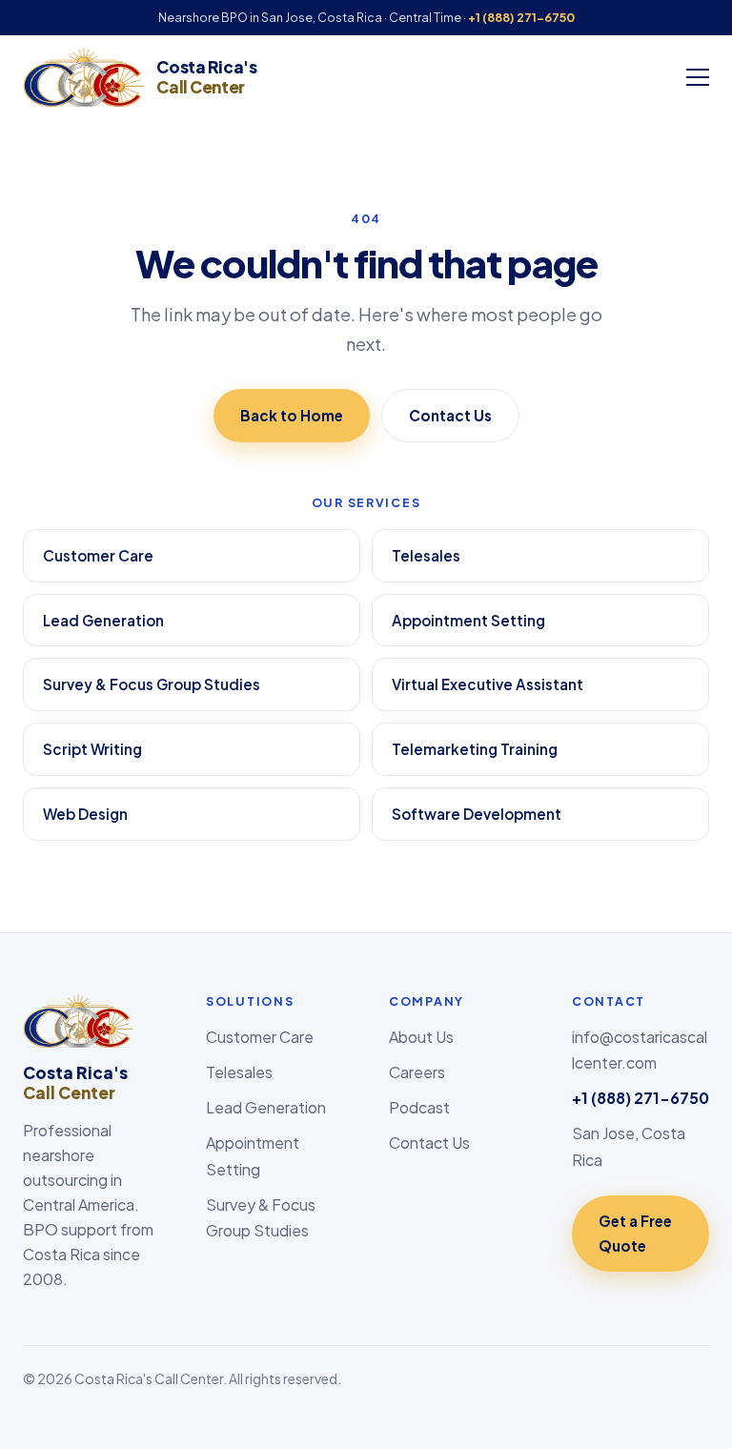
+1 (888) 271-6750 (521, 17)
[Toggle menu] (697, 77)
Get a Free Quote (635, 1233)
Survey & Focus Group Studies (151, 684)
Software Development (476, 814)
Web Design (85, 814)
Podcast (419, 1107)
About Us (421, 1037)
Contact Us (450, 415)
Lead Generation (103, 620)
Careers (417, 1072)
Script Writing (92, 749)
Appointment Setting (468, 620)
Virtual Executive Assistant (487, 684)
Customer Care (98, 555)
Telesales (426, 555)
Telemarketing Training (475, 749)
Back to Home (291, 415)
